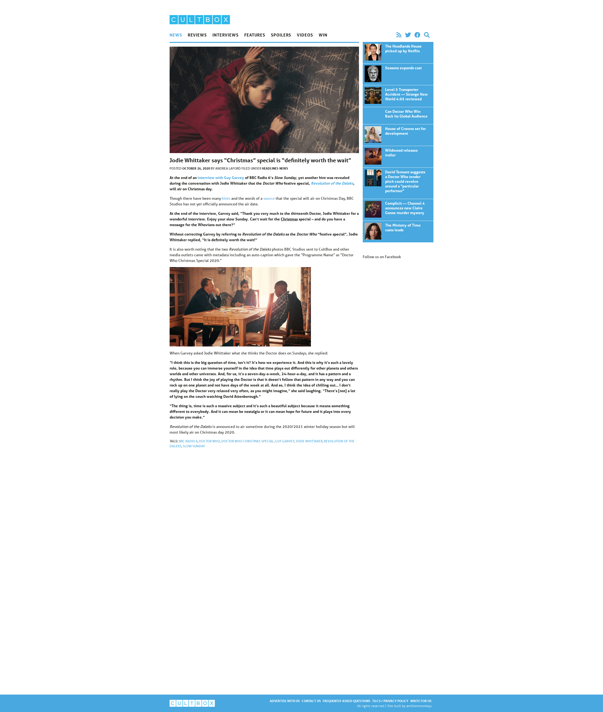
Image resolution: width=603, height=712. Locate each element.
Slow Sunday (194, 446)
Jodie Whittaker (309, 441)
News (176, 34)
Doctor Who (209, 441)
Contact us (311, 701)
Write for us (421, 701)
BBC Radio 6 (188, 441)
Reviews (197, 34)
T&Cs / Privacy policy (390, 701)
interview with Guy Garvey (221, 177)
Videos (305, 34)
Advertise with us (285, 701)
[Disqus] (264, 515)
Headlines (270, 168)
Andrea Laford (228, 168)
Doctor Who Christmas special (247, 441)
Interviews (225, 34)
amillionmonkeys (419, 706)
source (269, 198)
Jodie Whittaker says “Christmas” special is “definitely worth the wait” (398, 52)
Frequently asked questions (346, 701)
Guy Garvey (284, 441)
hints (226, 198)
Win (323, 34)
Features (254, 34)
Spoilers (281, 34)
